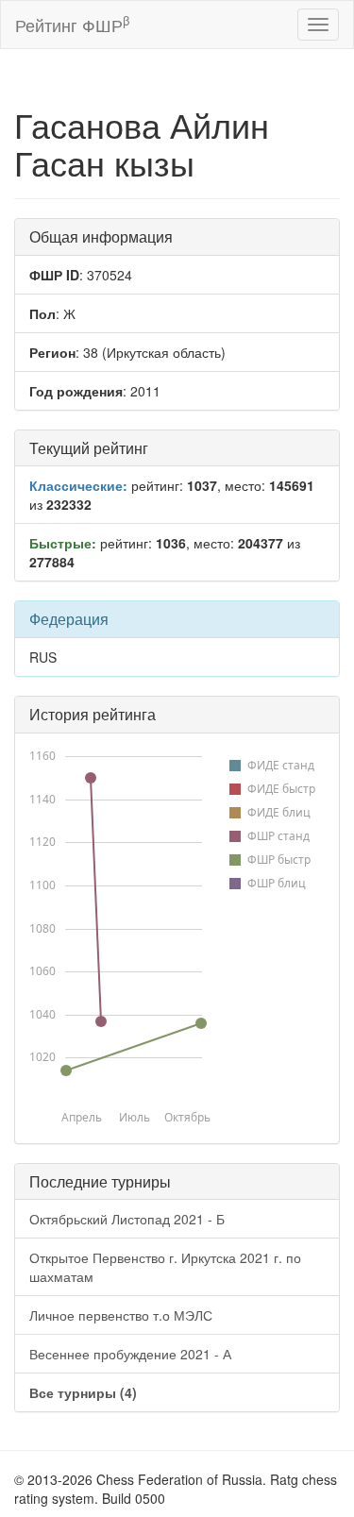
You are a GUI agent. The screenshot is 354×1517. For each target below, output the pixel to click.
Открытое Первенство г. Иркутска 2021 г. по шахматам (165, 1267)
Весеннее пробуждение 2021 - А (130, 1353)
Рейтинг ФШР (72, 24)
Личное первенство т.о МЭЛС (120, 1315)
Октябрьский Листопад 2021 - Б (127, 1218)
